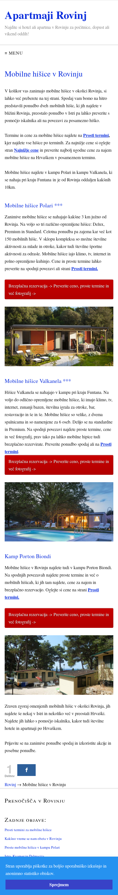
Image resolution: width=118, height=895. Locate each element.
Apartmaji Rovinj (46, 15)
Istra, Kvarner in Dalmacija (24, 856)
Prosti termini (96, 135)
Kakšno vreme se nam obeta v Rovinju (33, 838)
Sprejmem (59, 884)
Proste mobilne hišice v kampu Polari (32, 847)
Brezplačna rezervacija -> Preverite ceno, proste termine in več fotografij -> (59, 289)
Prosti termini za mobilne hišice (28, 829)
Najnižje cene (26, 150)
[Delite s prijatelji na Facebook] (26, 770)
